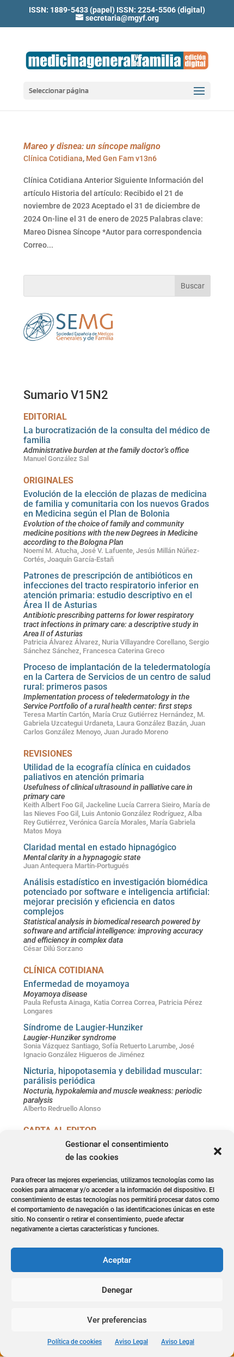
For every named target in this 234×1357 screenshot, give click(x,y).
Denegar (117, 1290)
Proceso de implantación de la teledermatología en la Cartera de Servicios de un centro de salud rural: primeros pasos (117, 677)
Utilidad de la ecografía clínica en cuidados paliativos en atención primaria (106, 772)
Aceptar (117, 1260)
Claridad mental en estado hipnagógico (99, 847)
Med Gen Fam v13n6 (121, 158)
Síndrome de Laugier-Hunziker (83, 1027)
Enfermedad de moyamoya (76, 984)
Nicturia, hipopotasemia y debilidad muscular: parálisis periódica (112, 1076)
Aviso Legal (131, 1342)
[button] (217, 1151)
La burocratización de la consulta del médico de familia (116, 435)
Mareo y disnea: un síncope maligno (92, 146)
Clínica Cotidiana (53, 158)
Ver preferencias (117, 1320)
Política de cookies (74, 1342)
